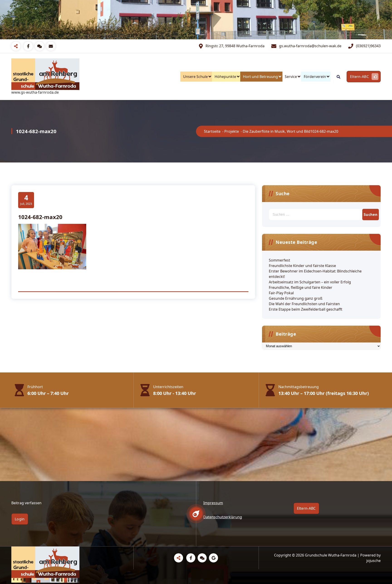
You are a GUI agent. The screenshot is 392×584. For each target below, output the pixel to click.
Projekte (231, 131)
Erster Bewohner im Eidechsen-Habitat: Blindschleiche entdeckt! (315, 274)
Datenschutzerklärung (222, 516)
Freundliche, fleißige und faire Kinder (300, 287)
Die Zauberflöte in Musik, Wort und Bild (276, 131)
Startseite (212, 131)
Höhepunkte (225, 76)
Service (291, 76)
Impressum (213, 502)
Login (20, 519)
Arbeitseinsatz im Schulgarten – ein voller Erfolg (310, 282)
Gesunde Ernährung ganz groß (295, 298)
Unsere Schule (195, 76)
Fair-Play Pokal (281, 292)
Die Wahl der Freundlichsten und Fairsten (304, 303)
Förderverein (315, 76)
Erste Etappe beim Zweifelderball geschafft (305, 309)
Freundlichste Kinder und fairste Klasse (302, 265)
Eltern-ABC (359, 76)
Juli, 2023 (26, 200)
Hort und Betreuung (260, 76)
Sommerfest (279, 260)
